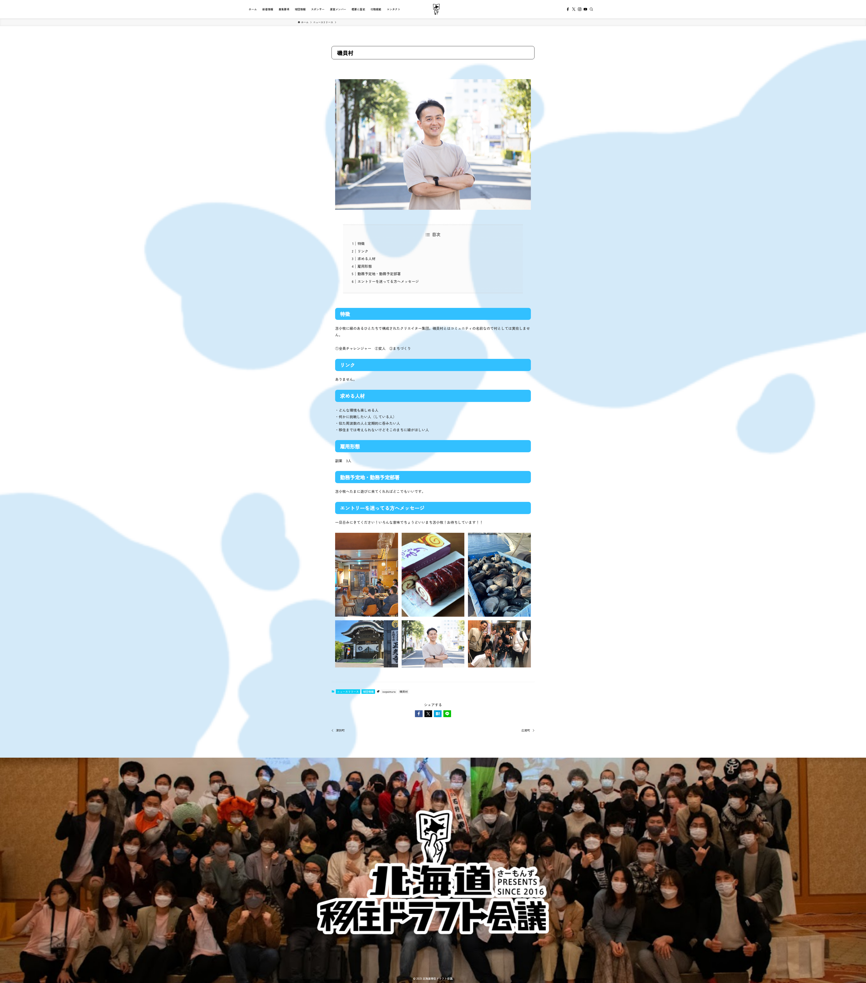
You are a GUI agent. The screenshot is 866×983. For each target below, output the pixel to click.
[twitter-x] (573, 9)
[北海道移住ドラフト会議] (436, 9)
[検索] (591, 9)
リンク (362, 251)
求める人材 (366, 258)
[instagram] (579, 9)
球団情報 (368, 691)
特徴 (361, 243)
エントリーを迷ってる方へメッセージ (388, 281)
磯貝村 (404, 691)
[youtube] (585, 9)
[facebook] (568, 9)
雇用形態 (364, 266)
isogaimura (389, 691)
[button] (419, 713)
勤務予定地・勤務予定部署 (379, 273)
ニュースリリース (348, 691)
